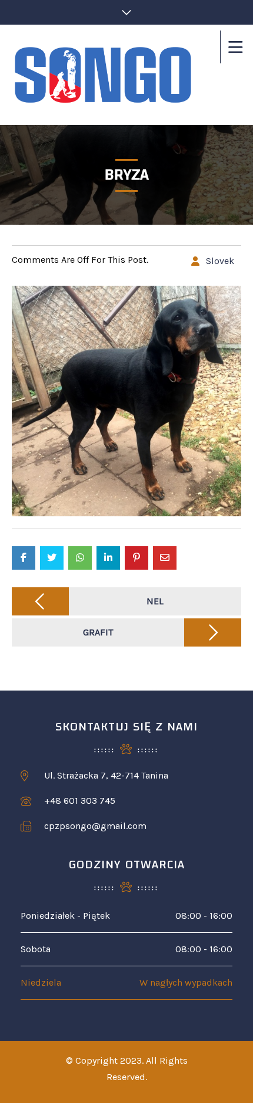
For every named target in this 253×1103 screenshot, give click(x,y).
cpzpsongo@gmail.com (95, 825)
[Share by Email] (165, 558)
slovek (220, 260)
